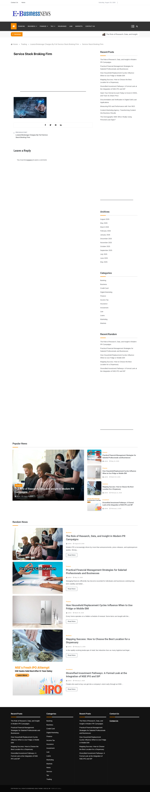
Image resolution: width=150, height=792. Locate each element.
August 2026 (104, 219)
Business (31, 26)
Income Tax (104, 300)
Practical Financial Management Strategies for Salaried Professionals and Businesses (119, 456)
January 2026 (105, 235)
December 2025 (106, 239)
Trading (49, 779)
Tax (52, 26)
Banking (21, 26)
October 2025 (105, 246)
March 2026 (104, 227)
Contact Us (14, 2)
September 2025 (106, 250)
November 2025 (106, 242)
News (48, 767)
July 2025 (103, 254)
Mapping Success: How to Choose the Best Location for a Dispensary (117, 488)
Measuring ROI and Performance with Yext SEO (117, 106)
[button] (133, 26)
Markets (79, 26)
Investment (104, 308)
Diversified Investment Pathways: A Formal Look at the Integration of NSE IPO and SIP (118, 503)
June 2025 (104, 258)
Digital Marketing (106, 292)
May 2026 (103, 223)
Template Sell (56, 788)
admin (18, 496)
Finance (43, 26)
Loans (102, 315)
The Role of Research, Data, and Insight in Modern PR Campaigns (44, 490)
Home (23, 2)
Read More (72, 555)
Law (70, 26)
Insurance (62, 26)
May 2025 (103, 262)
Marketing (103, 319)
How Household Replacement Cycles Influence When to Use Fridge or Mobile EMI (119, 472)
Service (49, 771)
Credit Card (104, 288)
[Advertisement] (53, 75)
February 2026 (105, 231)
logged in (29, 160)
